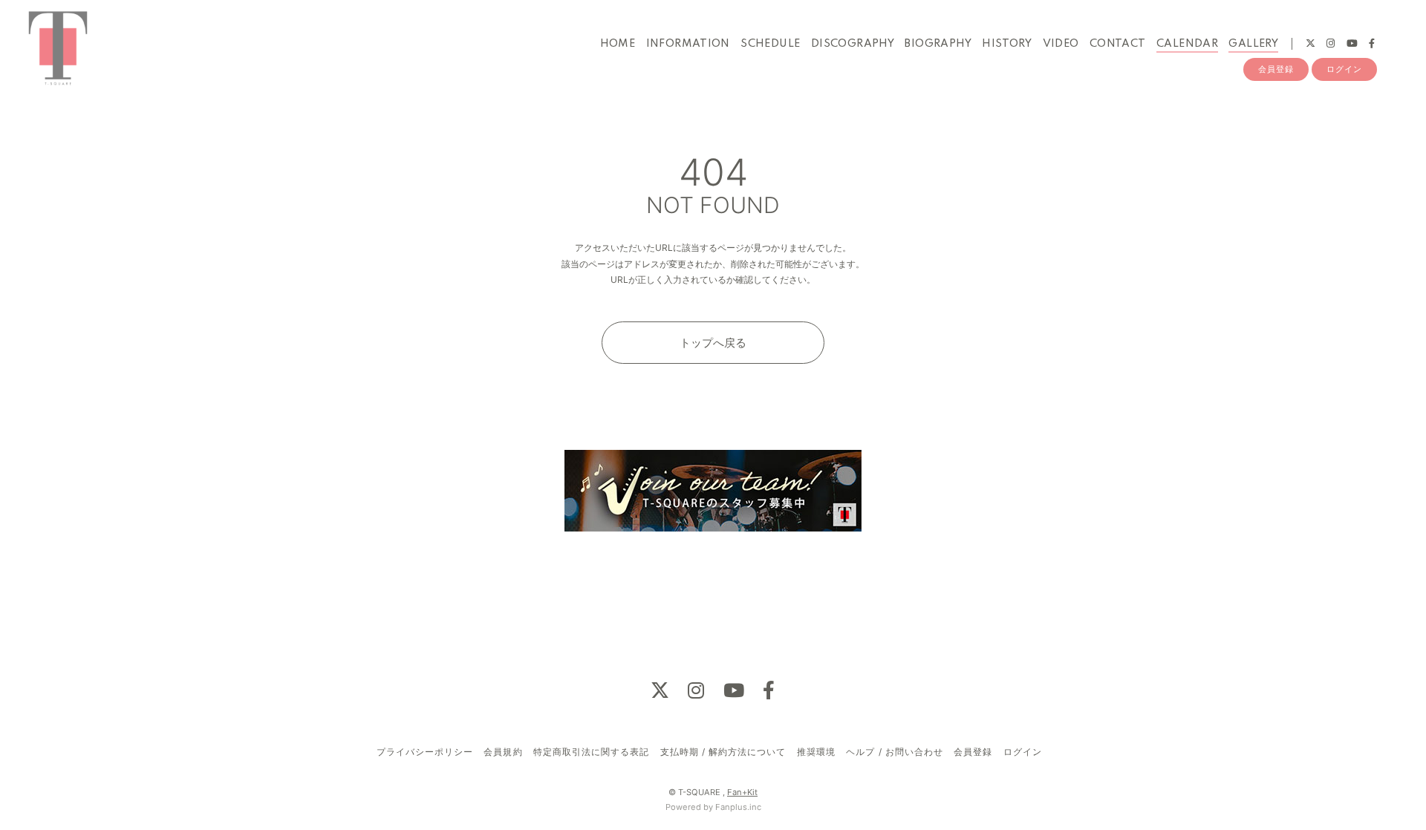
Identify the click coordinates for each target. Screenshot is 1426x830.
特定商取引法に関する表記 (591, 751)
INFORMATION (688, 44)
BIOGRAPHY (938, 44)
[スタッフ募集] (713, 491)
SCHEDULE (770, 44)
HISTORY (1007, 44)
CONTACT (1118, 44)
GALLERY (1253, 44)
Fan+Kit (742, 792)
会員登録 (1276, 69)
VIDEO (1061, 44)
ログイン (1344, 69)
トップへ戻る (713, 343)
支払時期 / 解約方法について (723, 751)
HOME (618, 44)
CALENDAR (1187, 44)
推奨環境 (816, 751)
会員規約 (503, 751)
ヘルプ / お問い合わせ (894, 751)
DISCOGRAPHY (852, 44)
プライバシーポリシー (425, 751)
